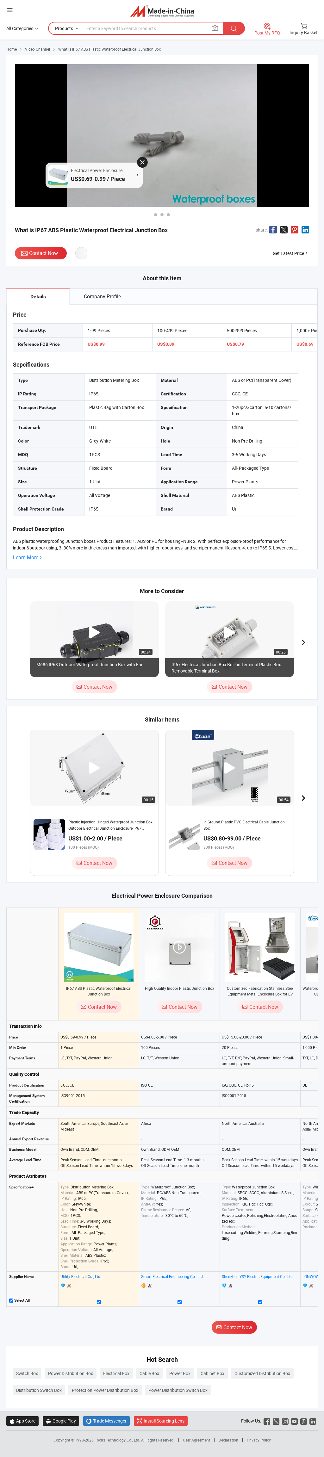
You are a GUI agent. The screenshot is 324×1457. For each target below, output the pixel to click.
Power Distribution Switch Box (178, 1390)
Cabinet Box (212, 1373)
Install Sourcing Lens (164, 1421)
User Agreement (196, 1439)
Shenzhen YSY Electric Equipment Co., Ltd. (258, 1276)
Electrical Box (116, 1373)
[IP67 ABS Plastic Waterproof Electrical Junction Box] (99, 947)
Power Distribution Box (70, 1373)
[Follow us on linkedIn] (312, 1421)
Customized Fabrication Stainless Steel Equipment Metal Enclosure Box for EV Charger (260, 994)
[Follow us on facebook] (267, 1421)
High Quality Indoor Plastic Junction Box (179, 988)
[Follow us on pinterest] (303, 1421)
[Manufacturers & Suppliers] (162, 11)
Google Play (61, 1421)
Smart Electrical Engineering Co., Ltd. (172, 1276)
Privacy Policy (259, 1439)
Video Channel (37, 49)
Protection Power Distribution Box (105, 1390)
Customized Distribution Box (262, 1373)
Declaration (228, 1439)
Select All (21, 1300)
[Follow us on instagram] (285, 1421)
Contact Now (43, 253)
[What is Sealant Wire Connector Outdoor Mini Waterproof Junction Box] (168, 214)
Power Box (179, 1373)
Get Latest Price (288, 253)
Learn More (25, 557)
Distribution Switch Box (39, 1390)
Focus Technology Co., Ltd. (118, 1439)
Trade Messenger (106, 1421)
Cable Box (149, 1373)
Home (11, 49)
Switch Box (27, 1373)
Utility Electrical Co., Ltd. (80, 1276)
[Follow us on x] (276, 1421)
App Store (22, 1421)
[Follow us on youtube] (294, 1421)
